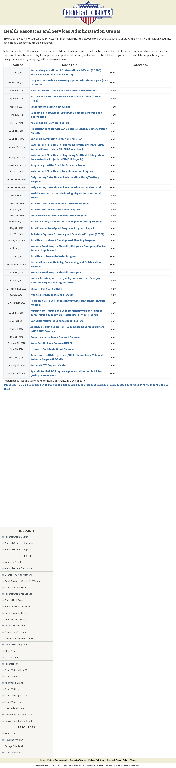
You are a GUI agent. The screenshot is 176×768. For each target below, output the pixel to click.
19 (59, 384)
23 (72, 384)
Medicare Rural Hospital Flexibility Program (55, 272)
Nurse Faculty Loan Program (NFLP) (51, 343)
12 (36, 384)
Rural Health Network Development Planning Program (62, 240)
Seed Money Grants (15, 619)
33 (104, 384)
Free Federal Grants (15, 708)
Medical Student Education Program (51, 294)
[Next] (7, 389)
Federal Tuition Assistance (18, 606)
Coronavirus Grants (15, 625)
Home (42, 760)
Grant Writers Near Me (16, 670)
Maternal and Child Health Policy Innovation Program (61, 171)
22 (69, 384)
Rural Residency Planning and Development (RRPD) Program (66, 221)
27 (85, 384)
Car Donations (12, 657)
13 (39, 384)
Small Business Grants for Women (23, 581)
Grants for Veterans (15, 631)
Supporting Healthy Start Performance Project (58, 165)
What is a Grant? (13, 562)
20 (62, 384)
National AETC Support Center (48, 365)
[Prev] (7, 384)
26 (82, 384)
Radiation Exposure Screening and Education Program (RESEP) (67, 234)
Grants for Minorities (15, 587)
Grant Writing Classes (16, 695)
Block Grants (11, 651)
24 (75, 384)
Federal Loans (12, 663)
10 (29, 384)
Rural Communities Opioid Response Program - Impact (62, 228)
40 (127, 384)
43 (137, 384)
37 (118, 384)
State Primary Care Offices (46, 288)
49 (157, 384)
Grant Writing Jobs (14, 701)
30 (95, 384)
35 (111, 384)
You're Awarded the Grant (18, 720)
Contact (110, 760)
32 (101, 384)
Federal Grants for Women (19, 568)
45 (144, 384)
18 (55, 384)
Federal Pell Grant (14, 600)
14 (42, 384)
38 (121, 384)
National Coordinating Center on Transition (56, 139)
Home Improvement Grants (19, 638)
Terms (133, 760)
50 (160, 384)
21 (65, 384)
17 (52, 384)
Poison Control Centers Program (49, 122)
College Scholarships (16, 746)
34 (108, 384)
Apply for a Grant (14, 682)
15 (46, 384)
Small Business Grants (16, 612)
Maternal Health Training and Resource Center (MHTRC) (63, 90)
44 (140, 384)
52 (167, 384)
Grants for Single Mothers (18, 574)
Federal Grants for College (18, 593)
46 (147, 384)
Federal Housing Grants (17, 644)
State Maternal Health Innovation (50, 106)
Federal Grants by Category (19, 543)
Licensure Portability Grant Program (52, 349)
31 (98, 384)
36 (114, 384)
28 (88, 384)
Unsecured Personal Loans (19, 714)
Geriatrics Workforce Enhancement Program (56, 320)
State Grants (11, 733)
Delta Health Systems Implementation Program (58, 215)
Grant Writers (12, 676)
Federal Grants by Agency (18, 549)
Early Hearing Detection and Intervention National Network (66, 187)
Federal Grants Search (16, 536)
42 (134, 384)
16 (49, 384)
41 (131, 384)
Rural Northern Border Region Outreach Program (59, 203)
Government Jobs (14, 739)
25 (78, 384)
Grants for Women (78, 760)
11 (33, 384)
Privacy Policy (122, 760)
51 (163, 384)
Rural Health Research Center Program (53, 256)
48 (153, 384)
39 (124, 384)
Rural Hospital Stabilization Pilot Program (55, 209)
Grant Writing (12, 689)
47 (150, 384)
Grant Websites (13, 752)
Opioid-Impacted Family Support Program (55, 337)
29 (91, 384)
